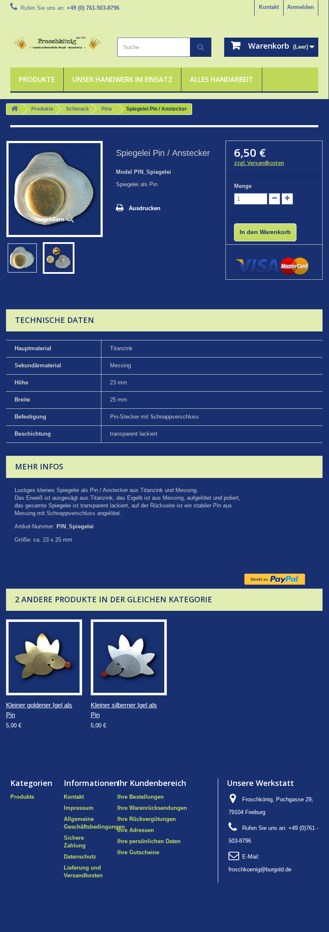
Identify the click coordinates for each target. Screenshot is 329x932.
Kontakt (269, 7)
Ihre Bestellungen (140, 797)
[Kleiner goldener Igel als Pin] (44, 657)
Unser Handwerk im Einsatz (122, 79)
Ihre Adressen (135, 830)
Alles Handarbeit (221, 79)
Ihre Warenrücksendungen (152, 808)
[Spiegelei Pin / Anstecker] (22, 258)
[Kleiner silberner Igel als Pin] (129, 657)
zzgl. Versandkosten (259, 163)
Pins (106, 109)
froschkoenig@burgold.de (259, 869)
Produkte (37, 79)
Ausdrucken (144, 208)
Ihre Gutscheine (138, 852)
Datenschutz (80, 856)
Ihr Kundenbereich (151, 783)
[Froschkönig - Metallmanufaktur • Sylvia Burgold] (57, 43)
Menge (243, 186)
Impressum (79, 808)
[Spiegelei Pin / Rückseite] (58, 258)
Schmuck (77, 109)
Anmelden (300, 7)
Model (124, 172)
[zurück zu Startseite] (14, 109)
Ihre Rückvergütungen (146, 819)
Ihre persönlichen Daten (149, 841)
